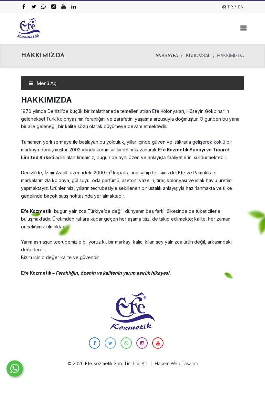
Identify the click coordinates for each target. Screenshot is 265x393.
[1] (243, 28)
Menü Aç (46, 83)
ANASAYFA (166, 55)
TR (230, 7)
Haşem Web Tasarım (176, 363)
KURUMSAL (198, 55)
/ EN (239, 7)
